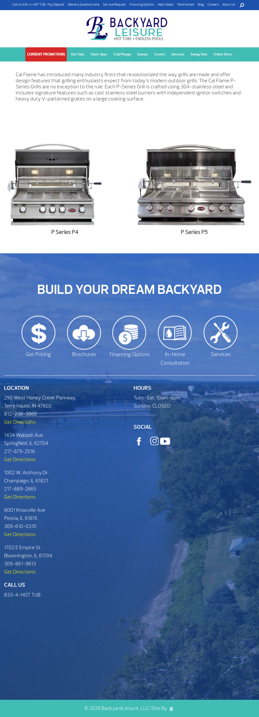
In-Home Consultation (175, 358)
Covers (159, 54)
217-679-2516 (19, 451)
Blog (201, 5)
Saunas (142, 54)
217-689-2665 (20, 489)
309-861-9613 (20, 564)
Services (177, 54)
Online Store (222, 54)
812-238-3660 (20, 414)
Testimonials (185, 5)
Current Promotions (46, 54)
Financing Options (142, 5)
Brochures (84, 354)
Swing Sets (198, 54)
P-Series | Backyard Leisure (127, 29)
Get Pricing (38, 354)
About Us (228, 5)
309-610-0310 (20, 526)
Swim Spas (99, 54)
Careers (213, 5)
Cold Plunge (122, 54)
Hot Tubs (77, 54)
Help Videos (166, 5)
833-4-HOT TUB (34, 5)
